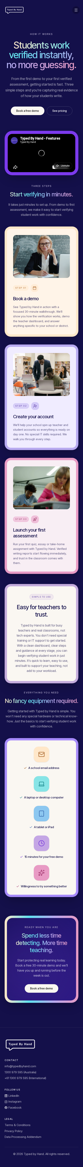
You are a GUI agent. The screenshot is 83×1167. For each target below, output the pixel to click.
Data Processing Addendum (23, 1137)
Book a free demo (27, 110)
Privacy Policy (14, 1131)
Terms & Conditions (17, 1125)
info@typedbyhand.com (20, 1066)
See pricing (59, 110)
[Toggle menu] (76, 10)
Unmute (65, 165)
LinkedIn (13, 1096)
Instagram (14, 1101)
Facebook (14, 1107)
